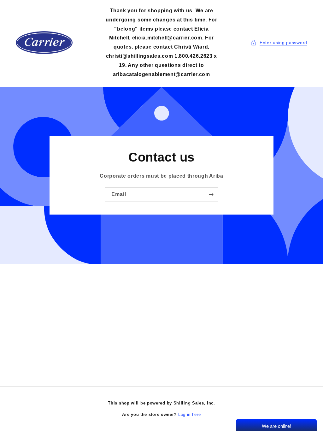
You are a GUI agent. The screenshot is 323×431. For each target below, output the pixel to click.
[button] (279, 43)
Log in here (189, 414)
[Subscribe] (211, 194)
